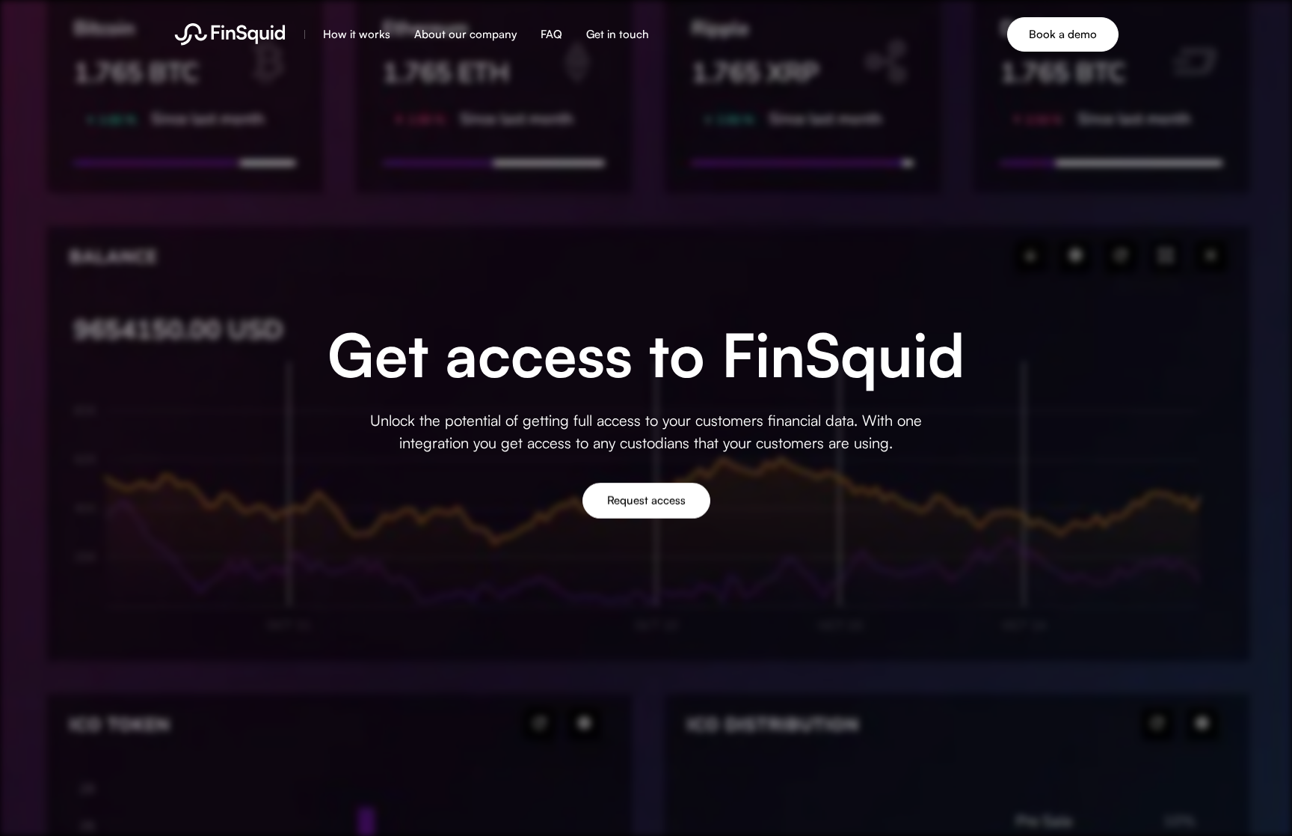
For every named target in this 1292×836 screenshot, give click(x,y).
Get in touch (617, 34)
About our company (465, 34)
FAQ (551, 34)
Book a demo (1063, 34)
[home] (229, 34)
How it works (356, 34)
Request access (646, 499)
